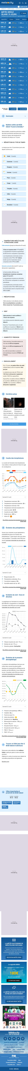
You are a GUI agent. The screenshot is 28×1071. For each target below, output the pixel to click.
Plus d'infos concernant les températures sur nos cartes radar (14, 521)
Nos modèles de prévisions (14, 1047)
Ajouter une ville (23, 6)
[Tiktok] (18, 1039)
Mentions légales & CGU (11, 1045)
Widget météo (7, 1049)
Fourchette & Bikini (11, 1060)
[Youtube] (14, 1039)
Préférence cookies (19, 1052)
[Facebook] (5, 1039)
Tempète (9, 188)
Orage (8, 183)
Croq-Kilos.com (11, 1064)
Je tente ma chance (14, 980)
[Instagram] (23, 1039)
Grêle (8, 194)
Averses (9, 172)
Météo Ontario (19, 8)
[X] (10, 1039)
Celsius (20, 258)
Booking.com (5, 761)
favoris (24, 13)
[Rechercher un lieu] (23, 3)
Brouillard (9, 205)
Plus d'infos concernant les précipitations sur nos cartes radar (14, 588)
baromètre (12, 351)
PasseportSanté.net (11, 1062)
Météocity (3, 8)
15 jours (11, 19)
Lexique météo (21, 1049)
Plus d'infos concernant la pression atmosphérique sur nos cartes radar (14, 736)
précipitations (11, 303)
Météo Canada (11, 8)
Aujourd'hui (4, 19)
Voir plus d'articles (14, 424)
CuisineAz (19, 1062)
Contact (21, 1045)
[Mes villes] (20, 3)
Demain (18, 19)
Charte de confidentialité (10, 1042)
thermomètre (7, 272)
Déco (19, 1060)
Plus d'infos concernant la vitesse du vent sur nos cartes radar (14, 650)
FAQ (14, 1049)
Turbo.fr (19, 1064)
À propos (21, 1042)
